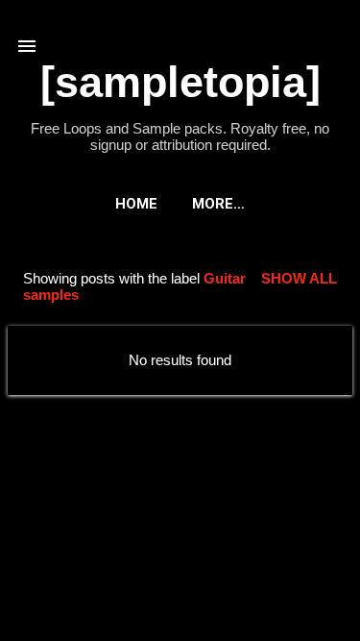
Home (136, 203)
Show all (299, 278)
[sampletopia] (180, 82)
